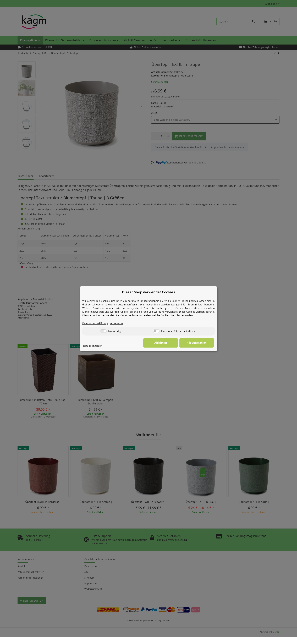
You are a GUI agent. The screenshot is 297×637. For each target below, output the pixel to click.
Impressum (116, 323)
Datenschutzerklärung (95, 323)
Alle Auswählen (197, 343)
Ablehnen (160, 343)
